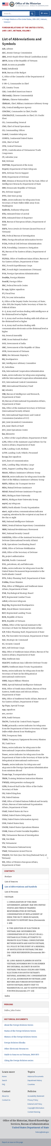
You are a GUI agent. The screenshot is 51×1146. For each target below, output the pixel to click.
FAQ (3, 1084)
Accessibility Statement (36, 1096)
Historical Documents (35, 1076)
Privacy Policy (33, 1100)
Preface (8, 876)
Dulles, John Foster (12, 1010)
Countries (31, 1084)
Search (4, 1080)
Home (4, 1076)
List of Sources (11, 882)
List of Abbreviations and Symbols (21, 887)
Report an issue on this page (12, 1142)
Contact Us (6, 1100)
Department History (35, 1080)
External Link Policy (35, 1104)
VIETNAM (9, 897)
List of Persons (11, 892)
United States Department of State (30, 1127)
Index (7, 996)
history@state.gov (42, 1132)
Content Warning (34, 1112)
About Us (5, 1096)
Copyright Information (36, 1108)
